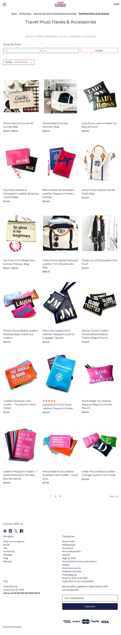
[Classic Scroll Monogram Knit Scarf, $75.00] (99, 233)
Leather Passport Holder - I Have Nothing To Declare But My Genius (20, 475)
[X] (16, 531)
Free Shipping (69, 574)
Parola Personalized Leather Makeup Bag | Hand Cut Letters (20, 334)
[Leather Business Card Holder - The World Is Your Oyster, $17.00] (21, 374)
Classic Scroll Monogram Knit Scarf (99, 262)
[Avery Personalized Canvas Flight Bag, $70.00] (99, 163)
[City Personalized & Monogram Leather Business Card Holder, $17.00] (21, 163)
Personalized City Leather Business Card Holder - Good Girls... (60, 475)
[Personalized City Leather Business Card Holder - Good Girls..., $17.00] (60, 444)
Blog (5, 558)
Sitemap (7, 561)
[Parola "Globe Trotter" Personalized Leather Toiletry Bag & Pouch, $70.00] (99, 303)
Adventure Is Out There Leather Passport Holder (58, 406)
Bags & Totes (69, 558)
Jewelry (66, 564)
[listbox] (24, 62)
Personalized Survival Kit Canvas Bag (18, 125)
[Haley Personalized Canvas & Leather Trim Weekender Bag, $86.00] (60, 233)
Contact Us (9, 551)
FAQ (5, 548)
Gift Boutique (68, 544)
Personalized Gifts (71, 551)
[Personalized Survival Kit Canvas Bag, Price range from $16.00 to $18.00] (21, 96)
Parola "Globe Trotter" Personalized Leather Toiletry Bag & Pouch (95, 334)
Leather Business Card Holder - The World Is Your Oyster (19, 404)
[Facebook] (21, 531)
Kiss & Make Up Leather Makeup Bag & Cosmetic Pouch (97, 404)
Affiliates (7, 554)
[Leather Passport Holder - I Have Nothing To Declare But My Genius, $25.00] (21, 444)
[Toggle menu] (4, 4)
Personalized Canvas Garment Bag (55, 125)
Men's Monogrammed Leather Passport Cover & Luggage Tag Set (58, 334)
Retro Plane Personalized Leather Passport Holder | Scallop (59, 193)
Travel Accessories (71, 571)
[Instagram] (10, 531)
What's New (68, 541)
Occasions (67, 548)
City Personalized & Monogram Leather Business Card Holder (21, 193)
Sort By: (8, 62)
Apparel (66, 554)
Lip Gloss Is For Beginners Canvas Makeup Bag (19, 262)
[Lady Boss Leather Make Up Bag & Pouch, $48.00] (99, 96)
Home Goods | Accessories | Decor (79, 561)
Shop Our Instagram (13, 541)
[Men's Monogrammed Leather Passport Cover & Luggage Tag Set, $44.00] (60, 303)
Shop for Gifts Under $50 (75, 578)
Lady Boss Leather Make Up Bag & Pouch (99, 125)
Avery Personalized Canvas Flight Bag (98, 191)
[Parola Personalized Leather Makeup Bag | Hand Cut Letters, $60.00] (21, 303)
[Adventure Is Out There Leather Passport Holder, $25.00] (60, 374)
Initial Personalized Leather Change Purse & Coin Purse (98, 473)
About (6, 544)
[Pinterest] (5, 531)
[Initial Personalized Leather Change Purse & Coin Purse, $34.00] (99, 444)
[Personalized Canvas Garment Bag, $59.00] (60, 96)
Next (112, 496)
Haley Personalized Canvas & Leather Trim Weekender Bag (60, 264)
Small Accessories (71, 568)
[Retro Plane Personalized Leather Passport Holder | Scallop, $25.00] (60, 163)
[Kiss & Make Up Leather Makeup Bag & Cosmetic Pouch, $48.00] (99, 374)
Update (99, 50)
